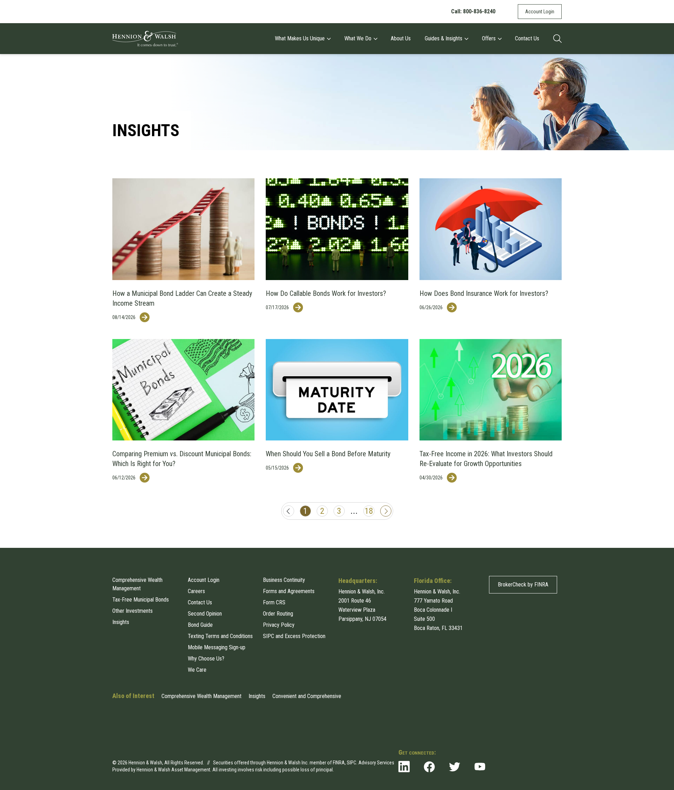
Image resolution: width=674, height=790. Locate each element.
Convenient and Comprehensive (306, 696)
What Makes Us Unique (300, 38)
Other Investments (132, 611)
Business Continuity (284, 580)
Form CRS (274, 602)
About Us (401, 38)
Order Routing (278, 613)
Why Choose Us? (206, 658)
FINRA (339, 762)
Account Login (539, 11)
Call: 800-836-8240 (473, 11)
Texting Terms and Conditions (220, 636)
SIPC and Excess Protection (294, 636)
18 (369, 511)
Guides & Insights (443, 38)
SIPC (351, 762)
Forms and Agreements (289, 591)
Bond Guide (200, 625)
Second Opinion (205, 613)
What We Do (357, 38)
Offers (489, 38)
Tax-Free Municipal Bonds (140, 599)
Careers (196, 591)
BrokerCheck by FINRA (523, 584)
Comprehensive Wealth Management (137, 584)
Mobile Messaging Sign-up (216, 647)
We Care (197, 669)
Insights (120, 622)
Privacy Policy (279, 625)
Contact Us (527, 38)
